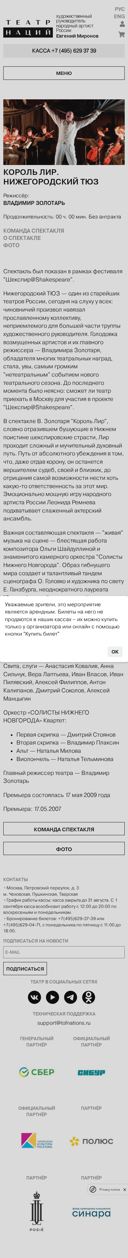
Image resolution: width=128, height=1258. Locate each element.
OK (115, 652)
